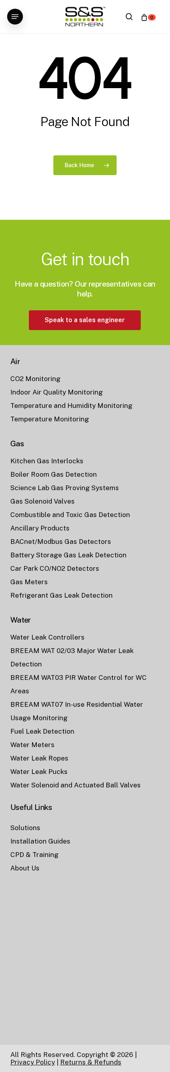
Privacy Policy (32, 1062)
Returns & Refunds (90, 1062)
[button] (15, 17)
